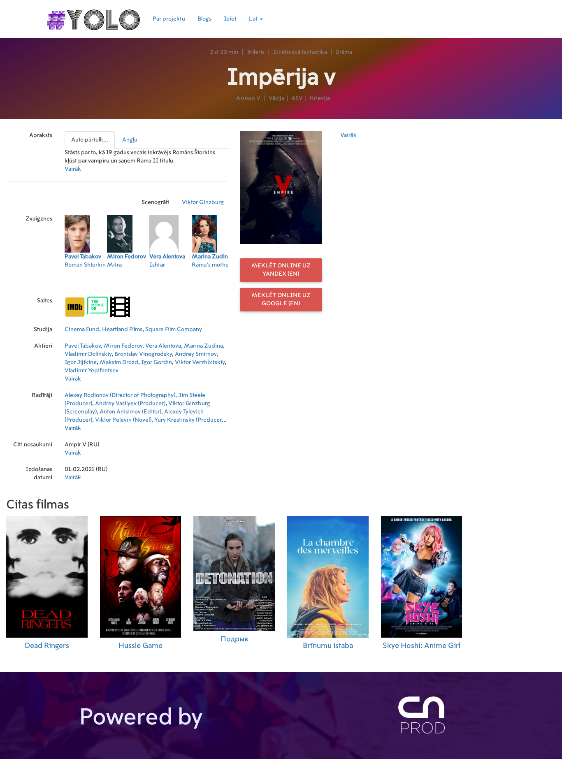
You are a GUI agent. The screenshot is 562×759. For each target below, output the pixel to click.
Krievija (320, 98)
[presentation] (90, 140)
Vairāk (73, 169)
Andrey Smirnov (195, 354)
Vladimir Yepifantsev (91, 371)
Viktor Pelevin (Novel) (123, 420)
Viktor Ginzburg (203, 202)
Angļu (129, 140)
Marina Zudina (203, 346)
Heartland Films (122, 329)
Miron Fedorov (123, 346)
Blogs (204, 19)
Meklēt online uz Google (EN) (281, 299)
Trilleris (255, 52)
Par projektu (169, 19)
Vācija (276, 98)
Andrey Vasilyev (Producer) (130, 403)
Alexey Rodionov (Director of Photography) (120, 395)
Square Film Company (173, 329)
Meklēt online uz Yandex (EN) (281, 270)
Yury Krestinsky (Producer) (188, 420)
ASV (297, 98)
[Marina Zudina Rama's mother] (213, 284)
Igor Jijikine (81, 362)
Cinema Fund (82, 329)
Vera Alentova (163, 346)
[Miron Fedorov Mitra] (128, 284)
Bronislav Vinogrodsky (143, 354)
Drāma (343, 52)
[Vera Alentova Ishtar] (170, 284)
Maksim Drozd (119, 362)
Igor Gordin (156, 362)
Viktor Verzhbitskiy (200, 362)
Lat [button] (254, 19)
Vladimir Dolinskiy (88, 354)
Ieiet (230, 19)
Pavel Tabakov (83, 346)
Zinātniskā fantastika (300, 52)
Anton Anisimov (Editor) (130, 412)
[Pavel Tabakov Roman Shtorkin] (86, 284)
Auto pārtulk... (89, 140)
